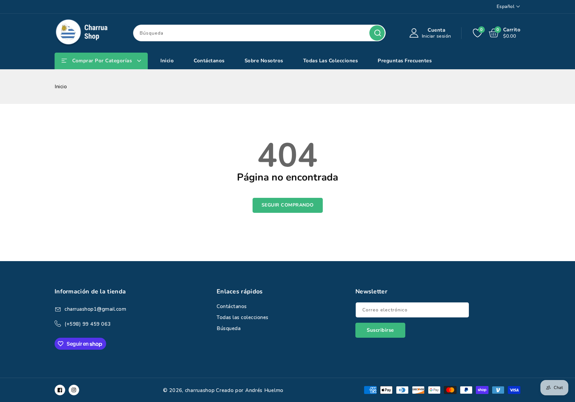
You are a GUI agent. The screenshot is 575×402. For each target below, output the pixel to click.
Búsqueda (377, 33)
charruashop (200, 390)
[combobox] (259, 33)
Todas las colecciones (243, 317)
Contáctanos (232, 306)
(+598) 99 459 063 (88, 324)
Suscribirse (380, 330)
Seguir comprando (288, 205)
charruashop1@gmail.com (95, 309)
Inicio (61, 86)
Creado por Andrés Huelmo (250, 390)
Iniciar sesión (436, 36)
